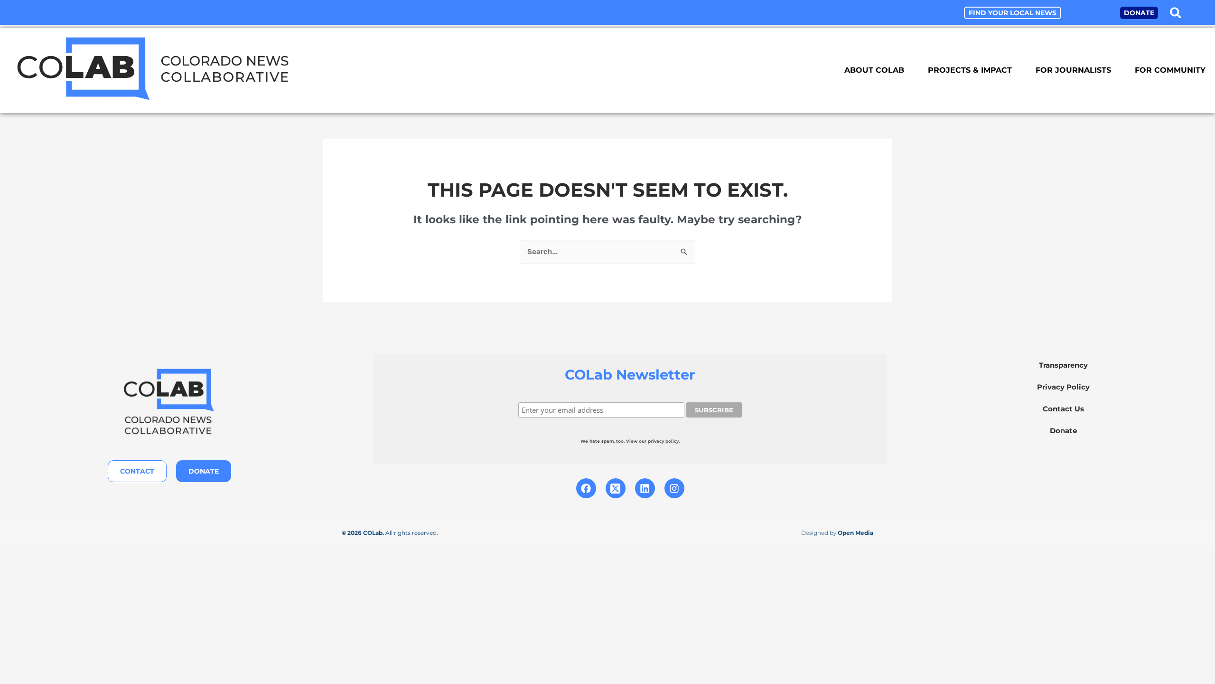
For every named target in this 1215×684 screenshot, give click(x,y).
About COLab (874, 70)
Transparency (1063, 365)
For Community (1170, 70)
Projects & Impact (970, 70)
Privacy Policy (1063, 386)
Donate (1063, 430)
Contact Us (1063, 408)
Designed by (837, 532)
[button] (1175, 12)
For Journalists (1073, 70)
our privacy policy (659, 441)
